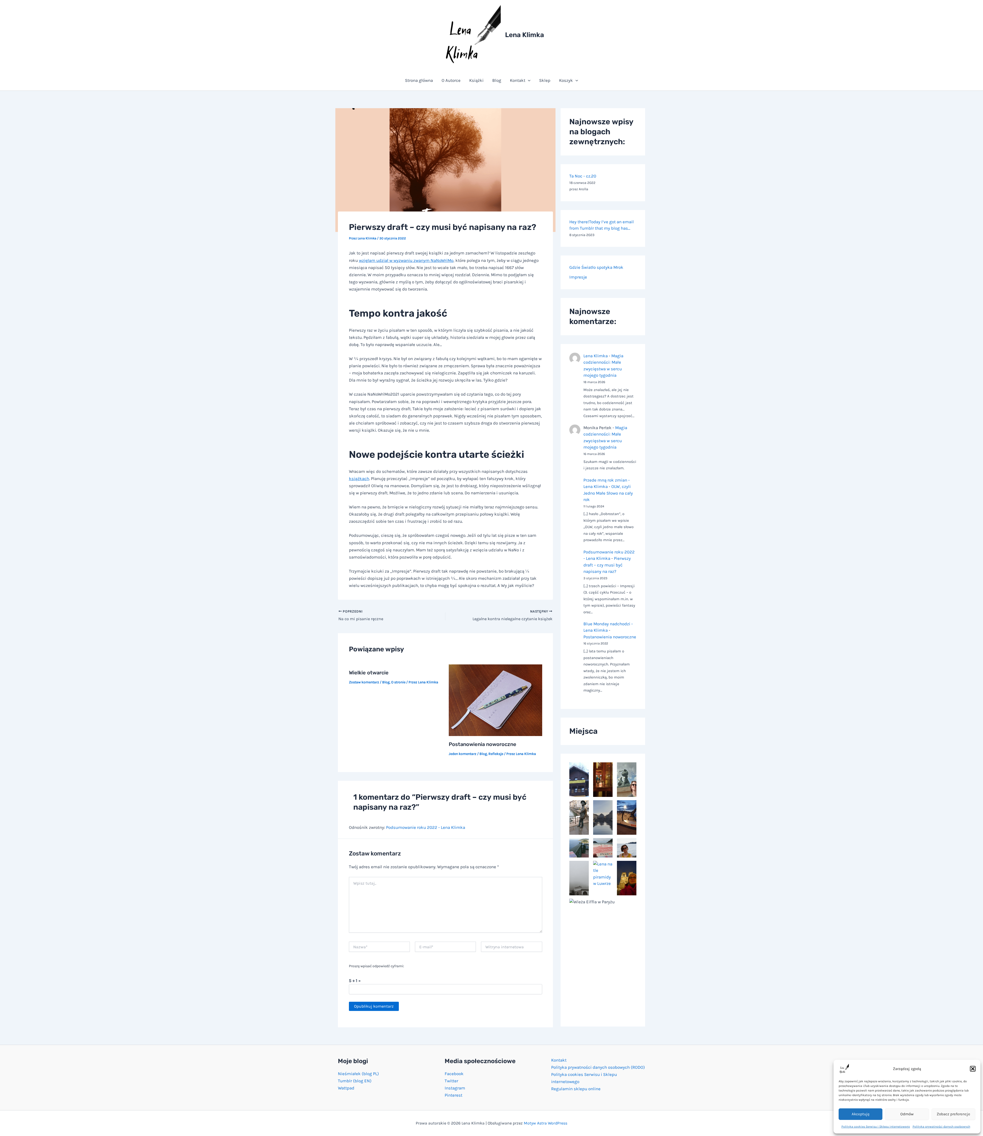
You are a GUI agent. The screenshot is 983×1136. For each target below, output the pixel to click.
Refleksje (495, 754)
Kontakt (517, 80)
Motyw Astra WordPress (545, 1123)
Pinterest (453, 1095)
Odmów (907, 1114)
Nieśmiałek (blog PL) (358, 1073)
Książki (476, 80)
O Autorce (451, 80)
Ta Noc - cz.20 (582, 176)
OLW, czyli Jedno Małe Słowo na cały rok (608, 493)
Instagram (455, 1087)
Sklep (544, 80)
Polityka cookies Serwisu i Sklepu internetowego (875, 1126)
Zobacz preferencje (953, 1114)
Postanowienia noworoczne (482, 744)
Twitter (451, 1080)
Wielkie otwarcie (369, 673)
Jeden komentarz (462, 754)
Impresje (578, 277)
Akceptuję (861, 1114)
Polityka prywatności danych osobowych (941, 1126)
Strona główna (419, 80)
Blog (496, 80)
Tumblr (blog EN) (354, 1080)
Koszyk (566, 80)
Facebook (454, 1073)
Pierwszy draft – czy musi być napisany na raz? (607, 565)
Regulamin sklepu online (576, 1088)
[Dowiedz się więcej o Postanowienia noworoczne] (495, 699)
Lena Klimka (524, 35)
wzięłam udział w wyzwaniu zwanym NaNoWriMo (406, 260)
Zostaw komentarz (364, 682)
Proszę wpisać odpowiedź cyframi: (376, 966)
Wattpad (346, 1087)
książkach (359, 478)
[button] (972, 1068)
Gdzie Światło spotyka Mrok (596, 267)
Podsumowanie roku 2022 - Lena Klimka (425, 827)
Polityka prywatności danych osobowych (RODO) (598, 1067)
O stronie (398, 682)
